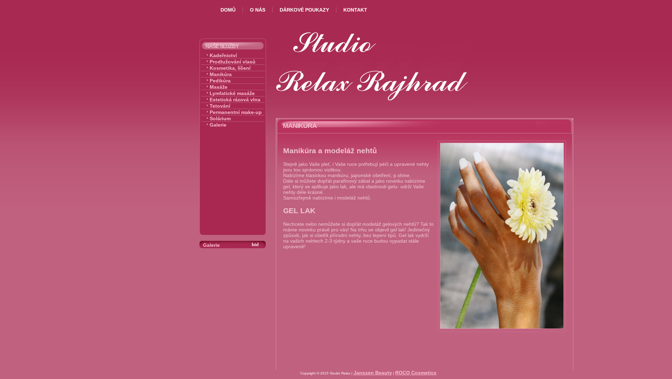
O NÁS (257, 10)
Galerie (218, 125)
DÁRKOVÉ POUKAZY (304, 10)
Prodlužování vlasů (232, 62)
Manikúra (221, 74)
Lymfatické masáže (232, 93)
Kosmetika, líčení (230, 68)
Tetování (220, 106)
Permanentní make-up (236, 112)
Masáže (218, 87)
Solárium (220, 118)
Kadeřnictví (223, 55)
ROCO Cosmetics (415, 372)
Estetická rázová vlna (235, 99)
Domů (228, 10)
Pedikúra (220, 80)
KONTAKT (355, 10)
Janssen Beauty (373, 372)
